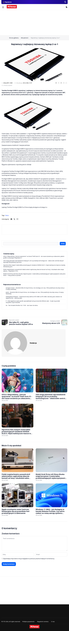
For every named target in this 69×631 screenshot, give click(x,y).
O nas (53, 621)
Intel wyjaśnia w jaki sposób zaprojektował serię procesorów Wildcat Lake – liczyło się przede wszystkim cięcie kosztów (33, 301)
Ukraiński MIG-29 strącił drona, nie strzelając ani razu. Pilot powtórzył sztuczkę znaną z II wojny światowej (35, 288)
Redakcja (33, 343)
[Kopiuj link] (66, 83)
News (7, 215)
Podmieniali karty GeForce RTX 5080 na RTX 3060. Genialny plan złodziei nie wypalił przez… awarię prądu (34, 297)
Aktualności (24, 38)
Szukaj (63, 243)
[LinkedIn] (61, 83)
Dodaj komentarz (9, 564)
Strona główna (14, 38)
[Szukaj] (65, 2)
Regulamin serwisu (42, 621)
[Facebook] (56, 83)
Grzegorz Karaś (10, 288)
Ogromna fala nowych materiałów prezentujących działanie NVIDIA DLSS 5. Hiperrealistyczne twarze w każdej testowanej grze (34, 265)
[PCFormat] (34, 626)
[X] (59, 83)
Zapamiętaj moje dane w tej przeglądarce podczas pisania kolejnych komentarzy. (29, 559)
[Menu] (3, 7)
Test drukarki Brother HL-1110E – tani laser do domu (23, 305)
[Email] (64, 83)
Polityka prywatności (28, 621)
